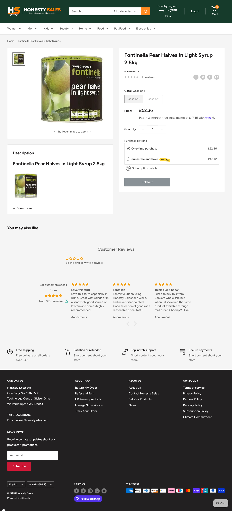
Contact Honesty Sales (144, 393)
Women (12, 28)
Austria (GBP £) (37, 484)
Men (30, 28)
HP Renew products (88, 399)
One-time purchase (144, 148)
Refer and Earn (84, 393)
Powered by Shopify (18, 498)
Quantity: (130, 129)
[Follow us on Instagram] (90, 490)
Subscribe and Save (150, 159)
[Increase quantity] (162, 129)
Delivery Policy (193, 405)
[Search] (145, 11)
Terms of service (194, 387)
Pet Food (120, 28)
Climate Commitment (197, 417)
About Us (135, 387)
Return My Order (86, 387)
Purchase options (135, 140)
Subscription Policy (195, 411)
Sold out (147, 182)
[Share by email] (216, 77)
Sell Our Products (140, 399)
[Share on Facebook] (195, 77)
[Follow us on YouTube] (104, 490)
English (13, 484)
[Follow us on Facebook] (76, 490)
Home (83, 28)
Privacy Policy (192, 393)
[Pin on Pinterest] (202, 77)
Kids (46, 28)
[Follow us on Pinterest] (97, 490)
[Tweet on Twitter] (209, 77)
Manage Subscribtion (89, 405)
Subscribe (19, 466)
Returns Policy (192, 399)
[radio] (128, 148)
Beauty (64, 28)
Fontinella (132, 71)
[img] (53, 295)
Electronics (143, 28)
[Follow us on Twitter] (83, 490)
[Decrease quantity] (143, 129)
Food (100, 28)
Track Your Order (86, 411)
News (132, 405)
